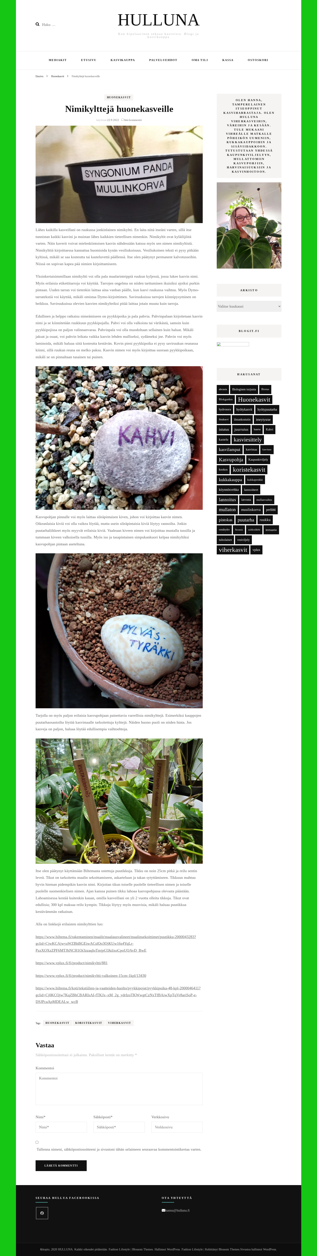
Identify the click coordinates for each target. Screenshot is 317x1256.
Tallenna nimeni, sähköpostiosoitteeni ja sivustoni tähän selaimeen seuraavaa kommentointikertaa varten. (119, 1149)
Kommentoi (45, 1068)
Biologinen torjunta (244, 389)
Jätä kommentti (133, 120)
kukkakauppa (230, 479)
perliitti (271, 509)
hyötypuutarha (267, 409)
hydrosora (225, 409)
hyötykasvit (244, 409)
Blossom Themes (229, 1249)
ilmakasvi (224, 419)
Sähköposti (103, 1117)
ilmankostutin (242, 419)
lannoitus (227, 499)
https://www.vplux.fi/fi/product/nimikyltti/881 (72, 963)
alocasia (223, 389)
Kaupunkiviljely (258, 459)
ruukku (265, 520)
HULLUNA (159, 19)
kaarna (257, 429)
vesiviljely (243, 539)
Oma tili (200, 60)
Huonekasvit (119, 97)
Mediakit (58, 60)
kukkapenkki (255, 479)
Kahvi (269, 429)
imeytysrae (263, 419)
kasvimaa (251, 449)
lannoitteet (251, 489)
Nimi (41, 1117)
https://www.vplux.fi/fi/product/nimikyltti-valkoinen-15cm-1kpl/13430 (91, 975)
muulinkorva (251, 510)
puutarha (246, 519)
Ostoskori (258, 60)
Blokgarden (226, 399)
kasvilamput (229, 449)
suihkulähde (254, 530)
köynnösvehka (229, 489)
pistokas (225, 520)
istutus (224, 429)
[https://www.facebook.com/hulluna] (42, 1213)
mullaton (227, 509)
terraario (271, 530)
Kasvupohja (231, 459)
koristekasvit (88, 1023)
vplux (256, 550)
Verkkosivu (160, 1117)
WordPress (269, 1249)
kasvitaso (266, 449)
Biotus (265, 389)
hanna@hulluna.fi (177, 1210)
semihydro (224, 529)
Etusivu (88, 60)
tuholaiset (225, 539)
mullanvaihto (264, 499)
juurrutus (241, 429)
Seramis (239, 529)
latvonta (246, 499)
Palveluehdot (163, 60)
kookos (223, 469)
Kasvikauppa (123, 60)
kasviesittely (248, 439)
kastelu (223, 439)
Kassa (228, 60)
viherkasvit (119, 1023)
